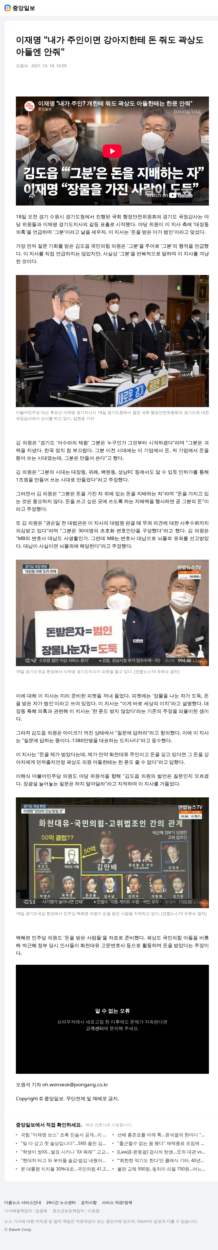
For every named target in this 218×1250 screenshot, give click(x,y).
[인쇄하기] (203, 81)
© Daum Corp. (18, 1229)
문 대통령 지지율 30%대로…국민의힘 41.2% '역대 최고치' (65, 1169)
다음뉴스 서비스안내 (22, 1202)
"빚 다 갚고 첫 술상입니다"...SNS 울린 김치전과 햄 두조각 (65, 1143)
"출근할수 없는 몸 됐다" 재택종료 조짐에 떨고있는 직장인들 (161, 1143)
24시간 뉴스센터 (61, 1202)
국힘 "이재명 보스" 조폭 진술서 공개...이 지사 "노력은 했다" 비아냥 (65, 1135)
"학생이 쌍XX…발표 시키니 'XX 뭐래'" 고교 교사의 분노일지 (65, 1152)
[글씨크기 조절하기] (192, 81)
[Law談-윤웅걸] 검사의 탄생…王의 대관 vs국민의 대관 (161, 1152)
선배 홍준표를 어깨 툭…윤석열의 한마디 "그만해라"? (161, 1135)
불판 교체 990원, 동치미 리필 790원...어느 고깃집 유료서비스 (161, 1169)
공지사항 (89, 1202)
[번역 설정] (180, 81)
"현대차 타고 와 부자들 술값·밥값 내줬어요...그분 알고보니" (65, 1160)
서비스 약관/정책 (117, 1202)
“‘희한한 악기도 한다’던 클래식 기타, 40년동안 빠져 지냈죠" (161, 1160)
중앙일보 (23, 8)
